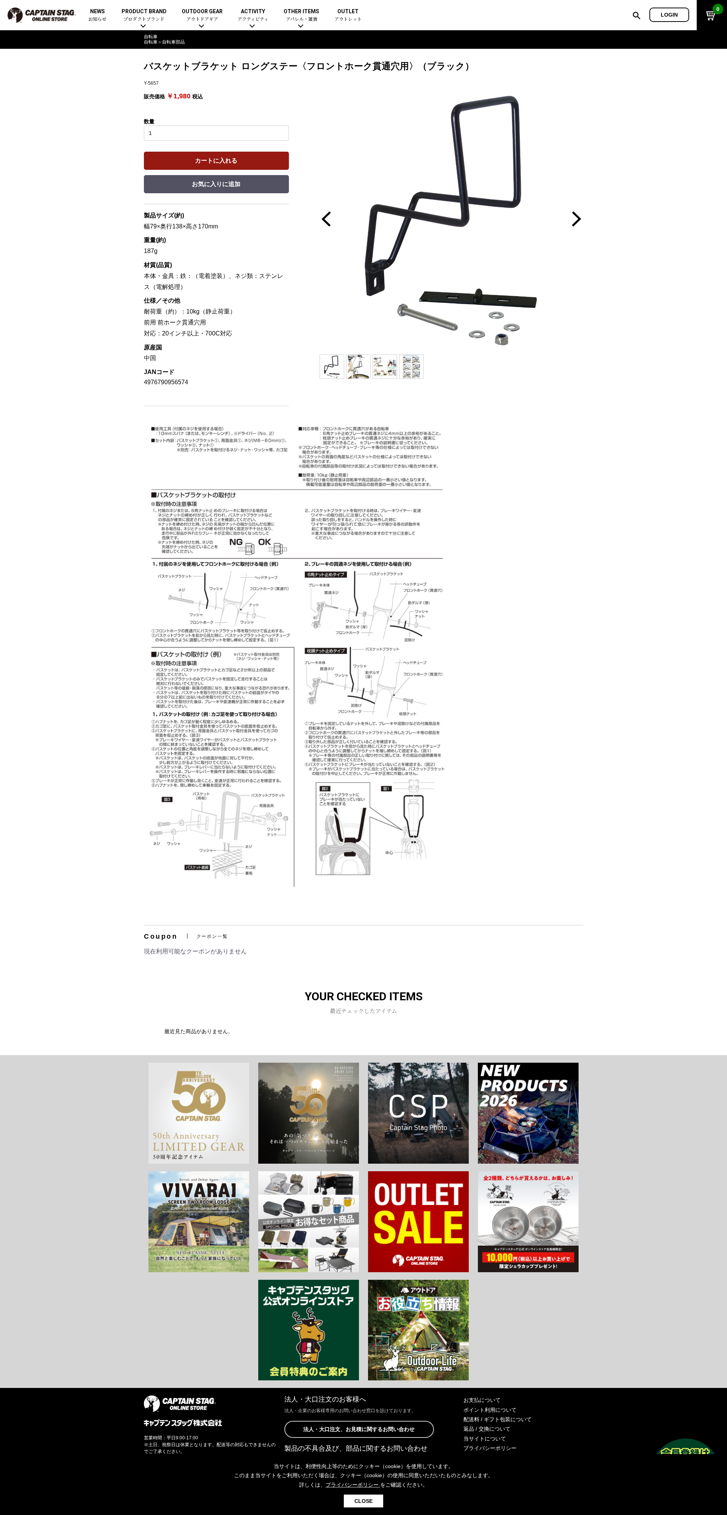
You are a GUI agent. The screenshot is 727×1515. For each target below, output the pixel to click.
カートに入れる (216, 160)
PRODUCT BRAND (144, 15)
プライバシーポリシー (489, 1448)
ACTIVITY (252, 15)
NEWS (97, 15)
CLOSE (363, 1501)
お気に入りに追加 (216, 184)
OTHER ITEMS (301, 15)
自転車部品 (173, 42)
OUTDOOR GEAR (202, 15)
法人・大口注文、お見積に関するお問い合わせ (359, 1429)
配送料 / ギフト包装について (497, 1419)
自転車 (151, 36)
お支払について (482, 1400)
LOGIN (669, 15)
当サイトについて (484, 1439)
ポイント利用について (489, 1410)
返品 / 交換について (486, 1429)
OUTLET (348, 15)
